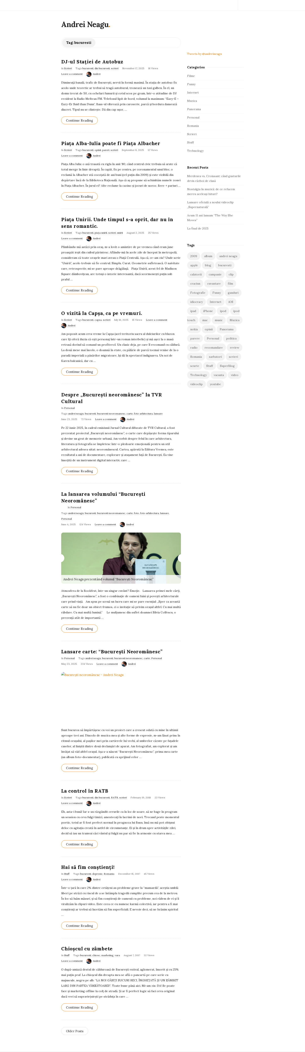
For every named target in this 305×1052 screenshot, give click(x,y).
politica (231, 338)
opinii (98, 150)
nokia (194, 329)
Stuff (67, 873)
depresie (97, 873)
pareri (105, 150)
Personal (69, 407)
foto (136, 513)
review (234, 347)
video (234, 375)
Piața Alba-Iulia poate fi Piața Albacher (110, 143)
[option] (121, 558)
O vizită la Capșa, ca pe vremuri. (101, 313)
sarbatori (215, 357)
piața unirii (101, 232)
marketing (107, 955)
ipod (223, 311)
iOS (230, 302)
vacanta (219, 375)
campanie (215, 274)
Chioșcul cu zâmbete (87, 949)
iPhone (208, 311)
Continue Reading (79, 120)
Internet (193, 92)
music (219, 320)
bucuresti (87, 68)
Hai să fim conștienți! (88, 867)
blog (208, 265)
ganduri (233, 293)
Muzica (192, 101)
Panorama (194, 109)
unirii (120, 232)
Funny (191, 84)
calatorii (196, 274)
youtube (215, 384)
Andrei (96, 73)
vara (117, 955)
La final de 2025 (198, 228)
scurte (194, 366)
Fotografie (197, 293)
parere (195, 338)
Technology (195, 151)
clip (231, 274)
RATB (114, 797)
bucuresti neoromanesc (111, 413)
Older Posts (74, 1031)
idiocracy (196, 302)
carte (130, 413)
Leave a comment (72, 73)
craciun (195, 283)
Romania (109, 873)
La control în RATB (84, 791)
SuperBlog (227, 366)
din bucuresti (102, 68)
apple (194, 265)
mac (205, 320)
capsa (98, 319)
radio (194, 347)
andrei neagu (76, 413)
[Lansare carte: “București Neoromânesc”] (121, 697)
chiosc (96, 955)
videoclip (196, 384)
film (230, 283)
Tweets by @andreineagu (204, 54)
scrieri (114, 68)
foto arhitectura (143, 413)
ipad (193, 311)
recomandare (214, 347)
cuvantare (214, 283)
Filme (191, 76)
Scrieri (68, 68)
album (208, 256)
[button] (60, 558)
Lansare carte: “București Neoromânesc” (111, 652)
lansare (158, 413)
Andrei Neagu (85, 24)
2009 (193, 256)
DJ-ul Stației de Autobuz (92, 62)
